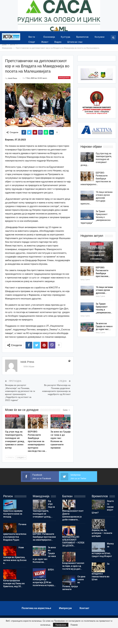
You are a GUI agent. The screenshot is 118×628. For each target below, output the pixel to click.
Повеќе (74, 625)
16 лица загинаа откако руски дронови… (104, 290)
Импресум (65, 608)
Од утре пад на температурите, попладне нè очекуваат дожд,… (96, 159)
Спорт (31, 42)
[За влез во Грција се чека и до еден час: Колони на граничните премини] (61, 421)
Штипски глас (75, 42)
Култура (65, 37)
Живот (44, 42)
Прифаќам (60, 625)
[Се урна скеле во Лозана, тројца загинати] (68, 580)
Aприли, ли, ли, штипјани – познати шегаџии (102, 533)
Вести (31, 37)
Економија (49, 37)
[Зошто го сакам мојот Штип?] (98, 504)
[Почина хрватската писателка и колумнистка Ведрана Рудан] (9, 528)
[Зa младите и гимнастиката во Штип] (98, 567)
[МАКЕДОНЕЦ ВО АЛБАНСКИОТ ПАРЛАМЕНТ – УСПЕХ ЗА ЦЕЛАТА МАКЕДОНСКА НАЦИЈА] (68, 531)
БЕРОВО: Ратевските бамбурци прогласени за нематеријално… (96, 179)
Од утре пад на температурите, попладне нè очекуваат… (97, 253)
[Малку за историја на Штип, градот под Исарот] (98, 547)
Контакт (84, 608)
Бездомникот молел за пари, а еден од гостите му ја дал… (73, 566)
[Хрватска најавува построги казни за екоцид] (9, 504)
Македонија (64, 77)
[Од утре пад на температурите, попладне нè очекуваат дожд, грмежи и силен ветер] (15, 421)
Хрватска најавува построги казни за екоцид (12, 514)
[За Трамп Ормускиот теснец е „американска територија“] (87, 215)
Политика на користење (36, 608)
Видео (57, 42)
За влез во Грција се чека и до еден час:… (104, 326)
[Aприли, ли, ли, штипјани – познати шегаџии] (98, 524)
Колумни (99, 37)
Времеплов (82, 37)
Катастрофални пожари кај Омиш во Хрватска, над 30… (14, 583)
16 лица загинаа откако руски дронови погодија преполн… (96, 198)
